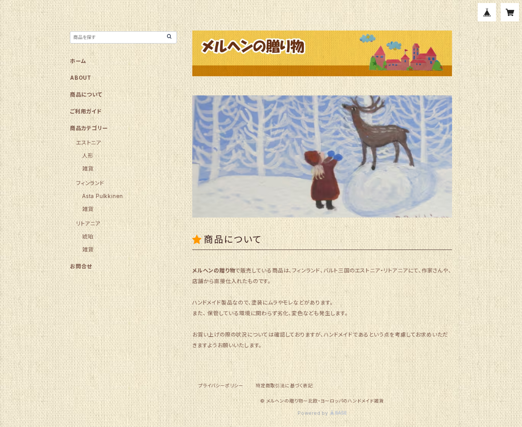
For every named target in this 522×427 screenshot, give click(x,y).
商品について (86, 94)
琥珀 (88, 236)
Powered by (314, 413)
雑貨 (88, 168)
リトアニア (88, 223)
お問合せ (81, 266)
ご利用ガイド (86, 111)
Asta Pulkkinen (102, 196)
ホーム (78, 61)
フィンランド (90, 183)
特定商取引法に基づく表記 (284, 385)
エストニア (89, 142)
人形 (88, 155)
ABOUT (80, 77)
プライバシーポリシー (220, 385)
